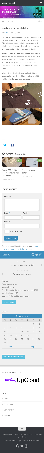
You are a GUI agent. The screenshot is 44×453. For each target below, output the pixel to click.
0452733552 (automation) (19, 296)
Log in (6, 399)
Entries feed (8, 404)
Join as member (9, 302)
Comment (8, 197)
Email (25, 213)
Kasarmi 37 (13, 293)
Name (7, 213)
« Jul (10, 346)
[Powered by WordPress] (14, 440)
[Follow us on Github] (32, 254)
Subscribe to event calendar (13, 357)
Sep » (33, 346)
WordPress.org (10, 415)
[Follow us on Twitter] (36, 254)
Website (7, 222)
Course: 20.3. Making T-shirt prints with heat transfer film (10, 173)
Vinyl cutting (7, 21)
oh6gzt (7, 33)
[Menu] (41, 3)
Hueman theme (34, 440)
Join (7, 281)
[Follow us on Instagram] (40, 254)
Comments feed (10, 410)
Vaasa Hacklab (8, 3)
